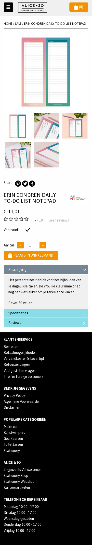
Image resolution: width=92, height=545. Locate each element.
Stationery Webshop (19, 482)
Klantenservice (18, 340)
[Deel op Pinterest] (18, 184)
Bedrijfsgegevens (20, 388)
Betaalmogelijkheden (20, 353)
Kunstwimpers (14, 433)
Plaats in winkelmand (33, 255)
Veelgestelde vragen (20, 371)
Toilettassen (13, 444)
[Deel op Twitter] (25, 184)
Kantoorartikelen (17, 487)
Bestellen (11, 347)
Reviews (14, 323)
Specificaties (18, 313)
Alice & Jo (12, 462)
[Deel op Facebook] (32, 184)
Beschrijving (17, 270)
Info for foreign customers (23, 377)
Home (8, 23)
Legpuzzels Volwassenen (22, 470)
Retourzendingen (17, 364)
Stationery (12, 451)
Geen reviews (59, 220)
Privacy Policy (14, 396)
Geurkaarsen (13, 439)
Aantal (9, 245)
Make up (10, 427)
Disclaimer (12, 407)
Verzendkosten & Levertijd (24, 359)
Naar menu (8, 7)
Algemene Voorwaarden (22, 402)
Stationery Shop (16, 476)
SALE (18, 23)
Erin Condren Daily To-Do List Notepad (55, 23)
